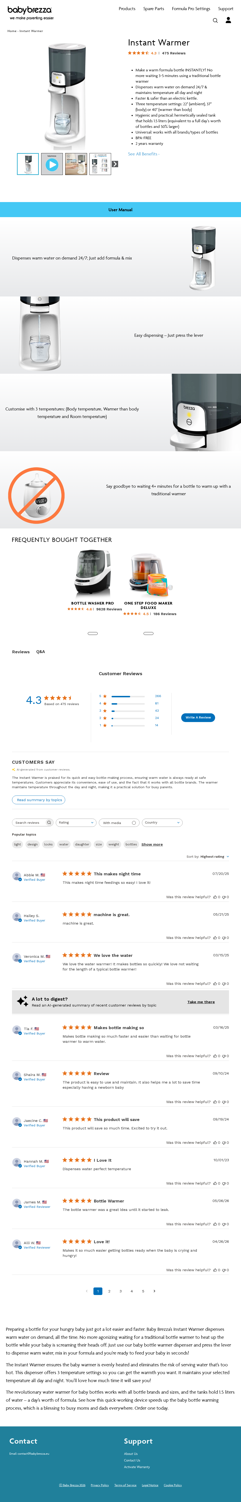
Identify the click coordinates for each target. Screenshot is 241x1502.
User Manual (120, 209)
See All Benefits (143, 154)
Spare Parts (153, 8)
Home (12, 31)
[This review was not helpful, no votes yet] (223, 897)
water (63, 844)
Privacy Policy (100, 1485)
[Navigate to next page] (154, 1291)
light (17, 844)
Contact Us (132, 1460)
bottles (131, 844)
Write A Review (198, 717)
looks (48, 844)
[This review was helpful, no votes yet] (215, 897)
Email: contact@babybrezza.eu (29, 1453)
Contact (23, 1440)
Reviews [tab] (21, 651)
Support (225, 8)
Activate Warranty (137, 1467)
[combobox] (76, 823)
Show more (152, 844)
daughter (82, 844)
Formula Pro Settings (191, 8)
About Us (131, 1454)
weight (113, 844)
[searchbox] (28, 822)
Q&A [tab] (40, 651)
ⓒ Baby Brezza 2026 (72, 1485)
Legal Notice (150, 1485)
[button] (115, 164)
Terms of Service (125, 1485)
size (99, 844)
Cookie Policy (173, 1485)
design (33, 844)
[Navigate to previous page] (86, 1291)
